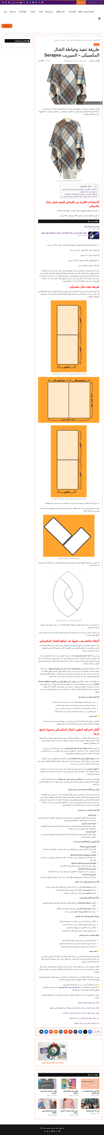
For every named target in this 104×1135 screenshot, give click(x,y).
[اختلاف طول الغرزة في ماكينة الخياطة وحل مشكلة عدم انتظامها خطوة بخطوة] (93, 235)
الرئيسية (95, 40)
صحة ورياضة (49, 11)
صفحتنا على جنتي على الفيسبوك (69, 987)
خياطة (90, 40)
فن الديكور (12, 11)
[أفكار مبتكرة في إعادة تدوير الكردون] (47, 1084)
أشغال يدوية (72, 11)
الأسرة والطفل (60, 11)
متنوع (5, 11)
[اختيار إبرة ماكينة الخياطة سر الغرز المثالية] (90, 1084)
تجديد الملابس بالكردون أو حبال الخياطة (86, 1023)
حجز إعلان (7, 26)
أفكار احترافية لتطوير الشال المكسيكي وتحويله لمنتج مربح (78, 196)
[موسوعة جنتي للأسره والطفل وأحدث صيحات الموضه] (99, 18)
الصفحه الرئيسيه (89, 11)
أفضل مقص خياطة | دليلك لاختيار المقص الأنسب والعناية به (80, 1013)
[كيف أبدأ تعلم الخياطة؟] (90, 1103)
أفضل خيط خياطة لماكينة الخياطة (88, 1003)
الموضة (33, 11)
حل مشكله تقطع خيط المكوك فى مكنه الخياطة (84, 1018)
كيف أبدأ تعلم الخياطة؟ (92, 1111)
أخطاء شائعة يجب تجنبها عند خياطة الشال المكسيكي (80, 194)
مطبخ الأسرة (23, 11)
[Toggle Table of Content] (95, 186)
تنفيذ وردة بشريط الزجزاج (91, 226)
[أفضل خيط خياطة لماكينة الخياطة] (69, 1084)
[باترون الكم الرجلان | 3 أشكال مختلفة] (69, 1103)
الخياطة (80, 11)
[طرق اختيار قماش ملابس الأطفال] (47, 1103)
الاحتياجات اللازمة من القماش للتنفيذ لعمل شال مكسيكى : (78, 189)
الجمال (41, 11)
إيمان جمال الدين (93, 61)
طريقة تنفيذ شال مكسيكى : (87, 192)
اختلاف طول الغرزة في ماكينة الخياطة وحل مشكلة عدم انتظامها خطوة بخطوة (64, 233)
